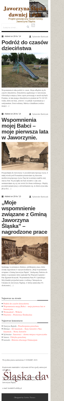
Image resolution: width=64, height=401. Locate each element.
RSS (33, 25)
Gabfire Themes (29, 397)
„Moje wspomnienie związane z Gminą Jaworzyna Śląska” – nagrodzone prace (24, 217)
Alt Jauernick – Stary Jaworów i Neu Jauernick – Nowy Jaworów (22, 330)
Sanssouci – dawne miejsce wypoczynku (30, 334)
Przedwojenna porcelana (28, 326)
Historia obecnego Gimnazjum (24, 339)
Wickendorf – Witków (12, 311)
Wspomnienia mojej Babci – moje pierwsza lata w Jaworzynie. (25, 129)
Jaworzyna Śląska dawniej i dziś (25, 11)
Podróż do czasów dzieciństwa (25, 45)
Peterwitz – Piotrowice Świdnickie (17, 314)
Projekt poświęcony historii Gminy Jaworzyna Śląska (25, 20)
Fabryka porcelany (18, 337)
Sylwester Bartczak (40, 37)
